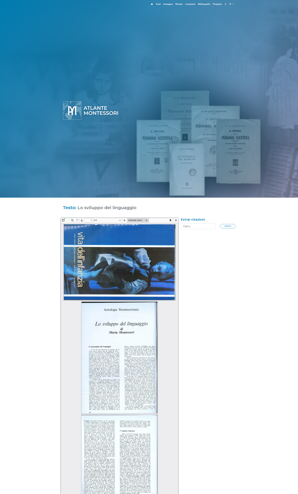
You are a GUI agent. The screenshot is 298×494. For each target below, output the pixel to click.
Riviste (179, 4)
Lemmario (190, 4)
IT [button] (230, 4)
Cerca (227, 226)
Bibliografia (204, 4)
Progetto (217, 4)
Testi (158, 4)
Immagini (168, 4)
